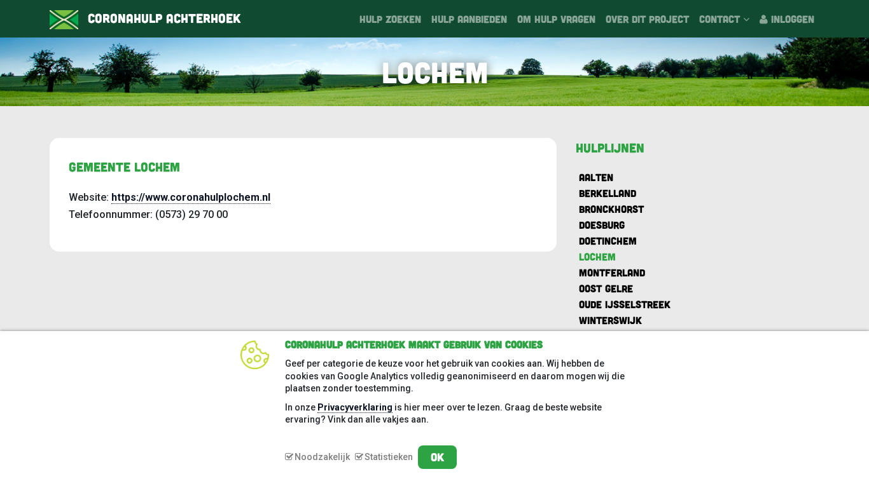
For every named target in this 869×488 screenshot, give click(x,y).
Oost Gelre (606, 288)
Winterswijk (610, 320)
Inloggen (791, 19)
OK (437, 457)
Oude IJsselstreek (625, 304)
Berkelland (607, 193)
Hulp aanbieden (469, 19)
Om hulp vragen (556, 19)
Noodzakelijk (322, 457)
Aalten (596, 177)
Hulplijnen (610, 147)
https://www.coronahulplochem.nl (190, 197)
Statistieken (389, 457)
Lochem (597, 256)
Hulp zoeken (390, 19)
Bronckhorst (611, 209)
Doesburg (602, 225)
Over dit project (647, 19)
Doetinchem (608, 240)
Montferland (612, 272)
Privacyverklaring (355, 407)
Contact (721, 19)
